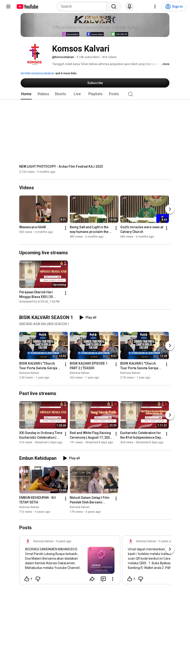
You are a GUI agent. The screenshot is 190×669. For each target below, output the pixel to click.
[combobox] (83, 6)
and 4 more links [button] (66, 73)
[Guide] (8, 6)
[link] (69, 561)
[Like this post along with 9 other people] (27, 579)
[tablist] (95, 94)
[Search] (113, 6)
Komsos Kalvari (29, 373)
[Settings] (155, 6)
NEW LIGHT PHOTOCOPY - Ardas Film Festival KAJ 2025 (61, 166)
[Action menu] (112, 579)
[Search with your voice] (129, 6)
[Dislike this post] (37, 579)
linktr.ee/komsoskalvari (39, 73)
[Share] (92, 579)
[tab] (26, 94)
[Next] (169, 209)
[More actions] (65, 228)
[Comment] (103, 579)
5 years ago (63, 541)
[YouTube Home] (27, 6)
